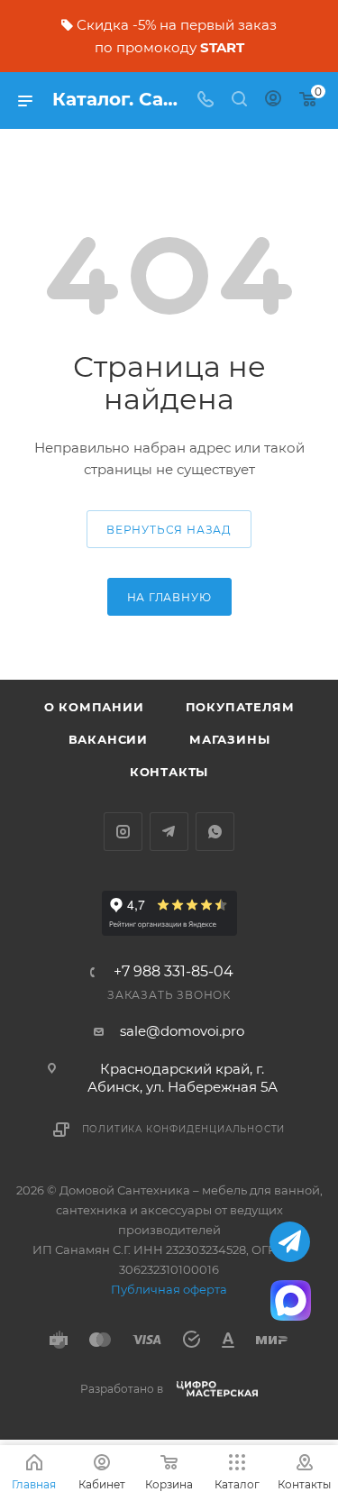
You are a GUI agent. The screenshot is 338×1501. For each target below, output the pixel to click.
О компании (94, 707)
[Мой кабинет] (273, 100)
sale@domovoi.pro (182, 1030)
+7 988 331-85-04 (173, 972)
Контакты (169, 771)
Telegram (169, 831)
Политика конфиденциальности (184, 1129)
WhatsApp (215, 831)
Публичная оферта (169, 1289)
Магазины (229, 739)
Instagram (123, 831)
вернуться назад (169, 529)
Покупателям (240, 707)
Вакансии (108, 739)
